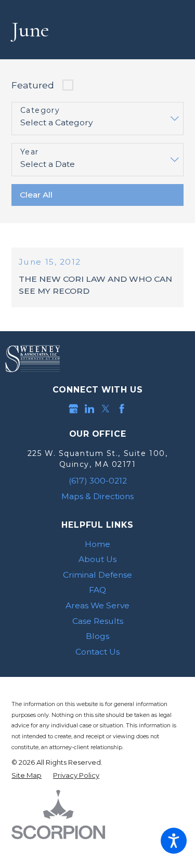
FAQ (97, 590)
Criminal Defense (97, 575)
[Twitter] (105, 408)
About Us (97, 559)
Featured (32, 85)
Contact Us (97, 652)
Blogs (97, 636)
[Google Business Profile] (73, 408)
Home (97, 544)
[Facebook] (121, 408)
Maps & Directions (97, 496)
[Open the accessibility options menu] (174, 841)
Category (40, 110)
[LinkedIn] (89, 408)
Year (29, 152)
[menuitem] (97, 544)
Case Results (97, 621)
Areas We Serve (97, 605)
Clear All (36, 195)
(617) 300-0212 (98, 481)
